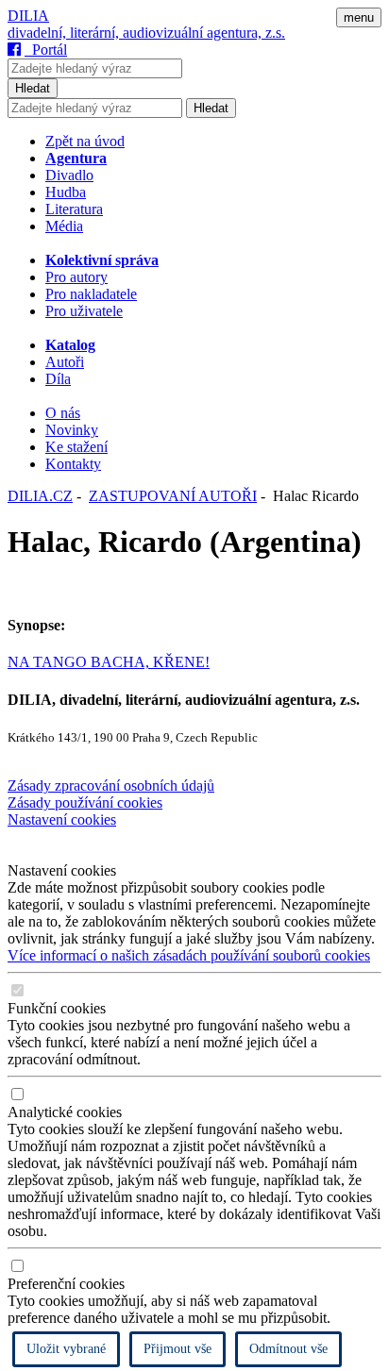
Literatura (74, 209)
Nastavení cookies (62, 819)
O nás (62, 413)
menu (359, 17)
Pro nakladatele (91, 294)
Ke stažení (76, 447)
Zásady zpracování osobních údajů (111, 785)
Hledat (32, 88)
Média (64, 226)
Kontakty (73, 464)
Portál (46, 50)
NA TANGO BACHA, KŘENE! (109, 662)
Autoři (64, 362)
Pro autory (76, 277)
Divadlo (69, 175)
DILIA (28, 16)
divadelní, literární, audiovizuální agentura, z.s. (146, 33)
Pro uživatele (84, 311)
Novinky (71, 430)
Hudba (65, 192)
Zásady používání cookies (85, 802)
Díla (58, 379)
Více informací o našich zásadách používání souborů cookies (189, 955)
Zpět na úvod (85, 141)
